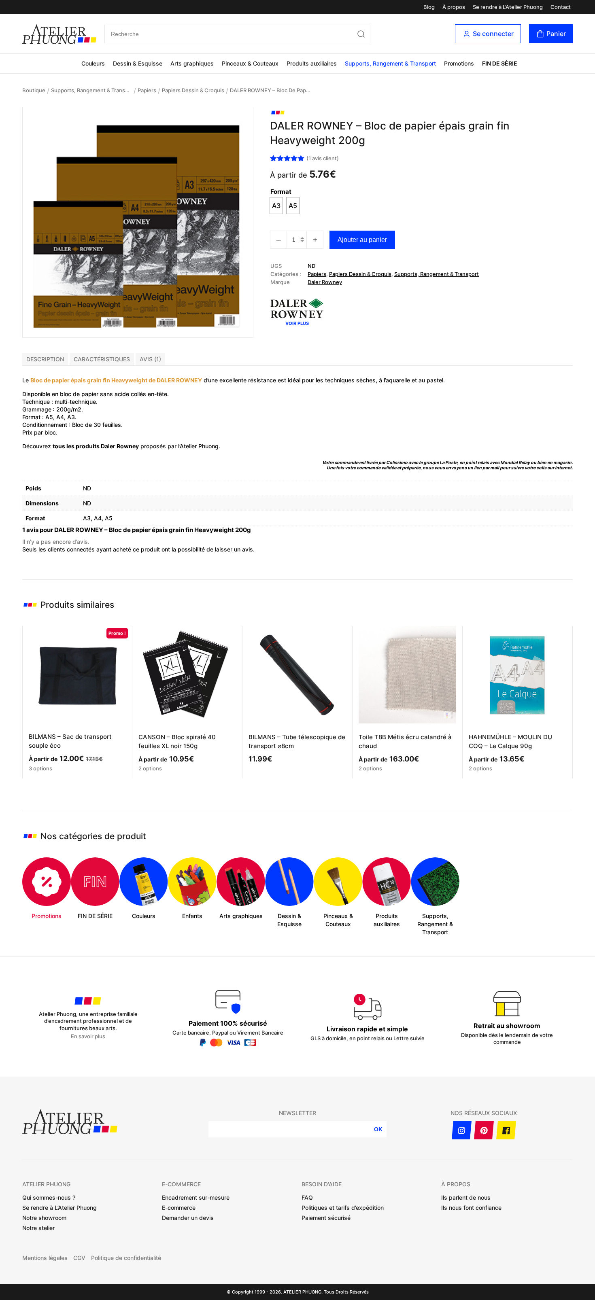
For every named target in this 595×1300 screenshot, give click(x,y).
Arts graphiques (192, 63)
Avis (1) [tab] (150, 359)
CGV (79, 1258)
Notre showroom (44, 1217)
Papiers (147, 90)
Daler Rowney (325, 282)
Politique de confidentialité (126, 1258)
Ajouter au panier (362, 239)
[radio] (276, 205)
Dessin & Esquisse (137, 63)
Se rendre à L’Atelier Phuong (508, 7)
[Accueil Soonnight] (59, 34)
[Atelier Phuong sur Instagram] (462, 1130)
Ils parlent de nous (466, 1197)
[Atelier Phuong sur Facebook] (506, 1130)
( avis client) (322, 158)
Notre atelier (38, 1227)
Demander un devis (188, 1217)
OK (378, 1129)
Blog (429, 7)
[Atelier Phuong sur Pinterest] (484, 1130)
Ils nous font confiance (471, 1207)
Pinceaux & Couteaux (250, 63)
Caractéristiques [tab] (102, 359)
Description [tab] (45, 359)
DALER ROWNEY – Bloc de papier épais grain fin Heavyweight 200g (270, 90)
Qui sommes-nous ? (48, 1197)
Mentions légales (45, 1258)
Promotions (459, 63)
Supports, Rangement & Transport (390, 63)
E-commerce (179, 1207)
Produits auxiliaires (312, 63)
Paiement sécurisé (326, 1217)
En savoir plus (88, 1036)
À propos (453, 7)
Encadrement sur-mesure (196, 1197)
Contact (560, 7)
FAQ (307, 1197)
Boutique (33, 90)
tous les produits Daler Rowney (96, 446)
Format (280, 192)
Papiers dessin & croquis (193, 90)
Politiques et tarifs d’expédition (343, 1207)
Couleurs (93, 63)
